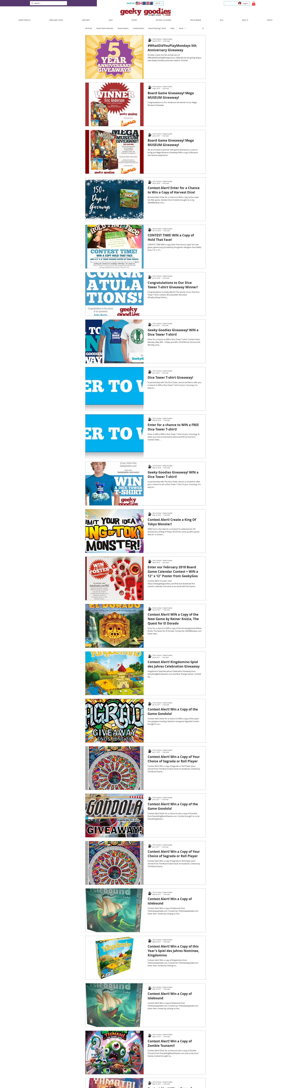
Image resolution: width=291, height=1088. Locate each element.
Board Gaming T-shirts (157, 28)
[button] (159, 3)
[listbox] (159, 3)
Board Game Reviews (105, 28)
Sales (172, 28)
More (181, 28)
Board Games (123, 28)
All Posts (88, 28)
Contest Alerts (138, 28)
